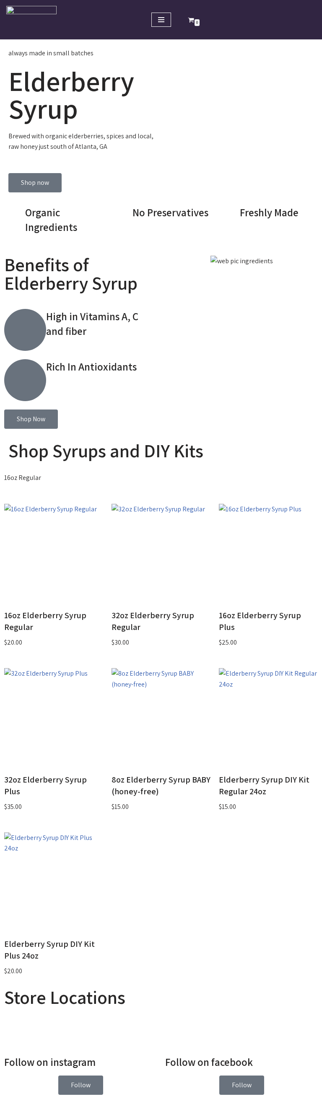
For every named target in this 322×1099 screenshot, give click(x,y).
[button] (80, 1085)
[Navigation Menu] (161, 20)
